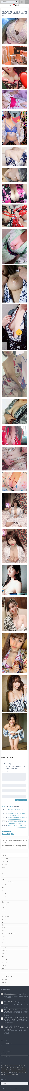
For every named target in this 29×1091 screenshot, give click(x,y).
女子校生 (4, 864)
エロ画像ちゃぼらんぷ (5, 1056)
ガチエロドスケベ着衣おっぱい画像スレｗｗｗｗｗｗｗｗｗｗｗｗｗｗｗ (17, 818)
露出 (3, 925)
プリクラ (4, 959)
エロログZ (3, 1054)
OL (9, 1065)
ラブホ (6, 1070)
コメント (5, 771)
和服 (9, 833)
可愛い (24, 1070)
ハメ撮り (4, 904)
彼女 (19, 1072)
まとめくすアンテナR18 (6, 1051)
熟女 (3, 873)
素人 (10, 1074)
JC (3, 1065)
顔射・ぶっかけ (6, 902)
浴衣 (13, 833)
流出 (2, 1074)
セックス (19, 1067)
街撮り (4, 956)
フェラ (4, 913)
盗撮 (3, 953)
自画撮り (4, 950)
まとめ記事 (5, 859)
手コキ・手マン (6, 916)
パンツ (18, 1069)
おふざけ (4, 962)
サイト (4, 794)
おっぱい (4, 806)
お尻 (3, 887)
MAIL (21, 2)
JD (5, 1065)
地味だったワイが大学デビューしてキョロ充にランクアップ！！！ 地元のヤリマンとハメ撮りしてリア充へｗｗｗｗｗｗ (16, 1027)
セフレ (23, 1067)
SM (3, 922)
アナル (4, 893)
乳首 (16, 1070)
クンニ (4, 910)
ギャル (4, 876)
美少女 (4, 867)
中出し (12, 1070)
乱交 (3, 907)
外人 (3, 879)
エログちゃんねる (4, 1053)
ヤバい (4, 965)
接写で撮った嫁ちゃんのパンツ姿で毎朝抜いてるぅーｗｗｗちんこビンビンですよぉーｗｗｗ (14, 846)
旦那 (25, 1072)
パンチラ (4, 942)
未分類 (4, 982)
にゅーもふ (3, 1048)
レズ (3, 927)
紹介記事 (4, 979)
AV (1, 1065)
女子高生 (9, 1072)
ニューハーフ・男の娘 (8, 882)
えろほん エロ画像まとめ (6, 1043)
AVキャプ (4, 973)
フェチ (4, 971)
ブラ (25, 1069)
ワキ (3, 899)
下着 (3, 939)
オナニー (4, 919)
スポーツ (4, 968)
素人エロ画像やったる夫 (11, 1088)
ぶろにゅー (3, 1049)
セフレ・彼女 (5, 861)
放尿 (3, 930)
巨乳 (17, 1072)
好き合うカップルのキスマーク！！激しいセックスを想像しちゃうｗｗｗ (17, 814)
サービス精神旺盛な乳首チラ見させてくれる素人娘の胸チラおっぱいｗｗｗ (17, 822)
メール (4, 788)
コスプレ (11, 806)
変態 (2, 1072)
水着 (3, 936)
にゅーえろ (3, 1045)
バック (10, 1069)
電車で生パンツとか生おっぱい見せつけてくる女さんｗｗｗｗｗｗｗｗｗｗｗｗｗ (17, 810)
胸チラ (4, 945)
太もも (4, 896)
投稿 (22, 1072)
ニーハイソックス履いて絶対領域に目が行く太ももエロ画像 (15, 841)
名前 (3, 783)
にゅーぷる (3, 1046)
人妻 (3, 870)
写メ (21, 1070)
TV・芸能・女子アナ (7, 976)
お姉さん (20, 1065)
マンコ (2, 1070)
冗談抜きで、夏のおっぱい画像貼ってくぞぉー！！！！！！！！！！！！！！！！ (17, 826)
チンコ (2, 1069)
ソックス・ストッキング (8, 933)
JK (7, 1065)
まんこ (4, 890)
